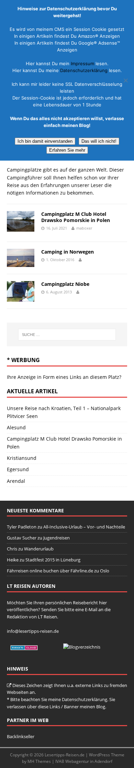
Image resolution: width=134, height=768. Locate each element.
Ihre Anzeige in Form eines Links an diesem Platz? (64, 377)
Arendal (16, 481)
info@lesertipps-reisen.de (33, 631)
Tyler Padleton (21, 527)
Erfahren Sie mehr (67, 150)
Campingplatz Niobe (65, 284)
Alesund (16, 427)
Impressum (82, 63)
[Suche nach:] (67, 334)
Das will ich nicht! (98, 141)
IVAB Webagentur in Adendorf (83, 761)
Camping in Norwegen (67, 251)
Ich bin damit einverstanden (45, 141)
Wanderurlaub (39, 549)
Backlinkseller (20, 736)
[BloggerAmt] (81, 647)
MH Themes (39, 761)
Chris (12, 549)
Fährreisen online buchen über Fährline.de (50, 571)
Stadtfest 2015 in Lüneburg (52, 560)
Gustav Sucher (21, 538)
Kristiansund (21, 458)
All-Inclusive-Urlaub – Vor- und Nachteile (84, 527)
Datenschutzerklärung (84, 699)
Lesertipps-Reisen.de (65, 755)
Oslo (104, 571)
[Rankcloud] (24, 647)
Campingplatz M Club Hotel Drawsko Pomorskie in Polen (75, 217)
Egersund (18, 469)
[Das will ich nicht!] (125, 80)
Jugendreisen (56, 538)
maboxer (84, 228)
